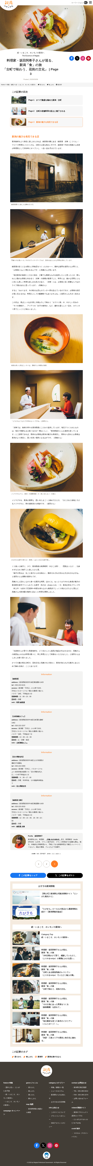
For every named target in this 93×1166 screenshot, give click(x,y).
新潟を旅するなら (54, 1057)
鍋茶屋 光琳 (20, 826)
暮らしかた (32, 1098)
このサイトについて (58, 1112)
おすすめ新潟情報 (46, 886)
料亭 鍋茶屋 (20, 702)
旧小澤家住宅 (21, 786)
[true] (86, 2)
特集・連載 (10, 84)
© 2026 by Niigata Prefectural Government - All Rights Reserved (46, 1162)
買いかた (31, 1095)
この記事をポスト (66, 875)
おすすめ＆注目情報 (58, 1102)
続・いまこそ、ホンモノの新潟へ (30, 54)
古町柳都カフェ (22, 743)
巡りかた (42, 84)
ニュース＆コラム (57, 1091)
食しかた (51, 84)
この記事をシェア (29, 875)
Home (3, 84)
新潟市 (60, 84)
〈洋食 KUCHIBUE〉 (53, 839)
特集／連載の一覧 (57, 1087)
